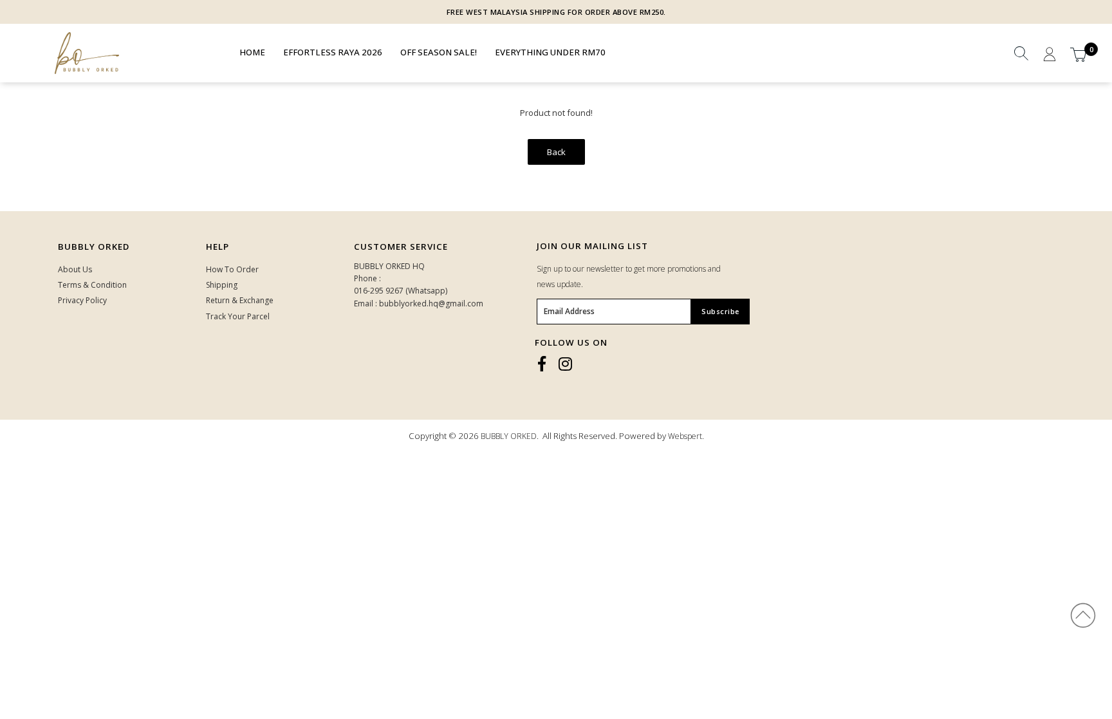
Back (556, 152)
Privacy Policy (82, 300)
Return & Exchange (239, 300)
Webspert (685, 436)
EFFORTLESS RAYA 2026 (332, 52)
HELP (217, 246)
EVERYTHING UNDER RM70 (550, 52)
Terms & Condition (92, 284)
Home (252, 52)
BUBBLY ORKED (509, 436)
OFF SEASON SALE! (438, 52)
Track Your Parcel (238, 316)
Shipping (221, 284)
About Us (75, 269)
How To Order (232, 269)
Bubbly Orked (93, 246)
